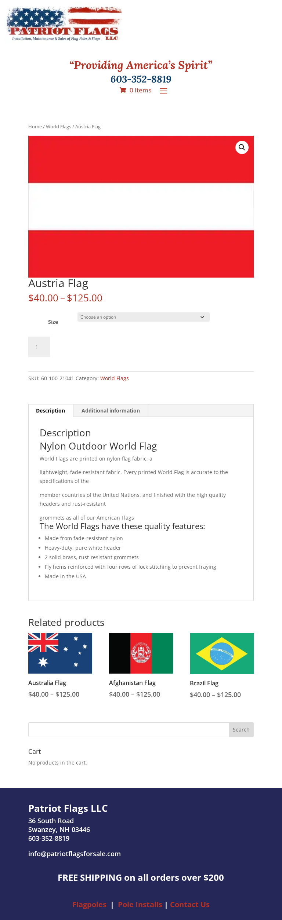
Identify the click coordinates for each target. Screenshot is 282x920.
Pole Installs (140, 904)
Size (53, 321)
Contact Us (190, 904)
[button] (242, 147)
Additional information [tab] (111, 410)
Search (241, 729)
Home (35, 126)
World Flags (58, 126)
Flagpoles (89, 904)
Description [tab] (50, 410)
